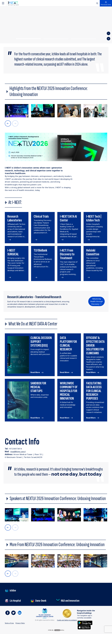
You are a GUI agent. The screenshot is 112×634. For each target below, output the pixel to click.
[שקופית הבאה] (8, 123)
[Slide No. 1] (28, 38)
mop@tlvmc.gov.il (17, 451)
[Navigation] (3, 3)
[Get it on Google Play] (85, 623)
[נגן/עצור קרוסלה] (108, 38)
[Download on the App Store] (84, 627)
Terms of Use (9, 623)
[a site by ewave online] (56, 630)
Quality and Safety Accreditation (67, 620)
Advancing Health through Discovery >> (96, 301)
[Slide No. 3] (83, 38)
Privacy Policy (20, 623)
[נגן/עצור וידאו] (108, 33)
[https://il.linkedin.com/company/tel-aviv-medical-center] (19, 613)
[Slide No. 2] (56, 38)
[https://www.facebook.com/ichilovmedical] (7, 613)
